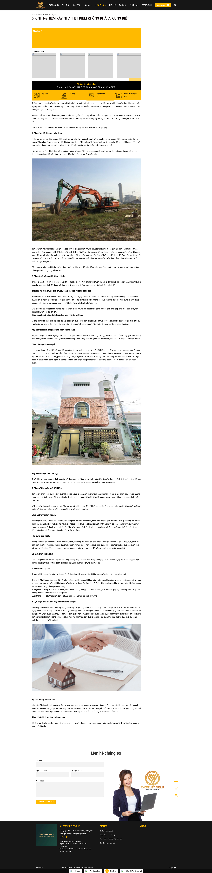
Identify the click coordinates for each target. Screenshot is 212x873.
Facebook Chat (95, 871)
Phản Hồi (134, 5)
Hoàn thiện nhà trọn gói (108, 835)
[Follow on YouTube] (176, 795)
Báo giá (122, 5)
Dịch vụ (76, 5)
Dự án (87, 5)
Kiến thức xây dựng (48, 15)
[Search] (175, 5)
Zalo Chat (113, 871)
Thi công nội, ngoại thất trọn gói (111, 839)
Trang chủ (53, 5)
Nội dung (40, 781)
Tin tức (66, 5)
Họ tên (39, 761)
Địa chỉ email (41, 771)
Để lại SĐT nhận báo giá (134, 871)
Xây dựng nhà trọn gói (107, 843)
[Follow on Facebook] (176, 783)
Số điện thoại (76, 771)
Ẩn (42, 31)
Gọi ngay (78, 871)
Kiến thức (100, 5)
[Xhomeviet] (40, 5)
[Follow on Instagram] (176, 789)
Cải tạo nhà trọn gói (106, 831)
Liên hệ (112, 5)
